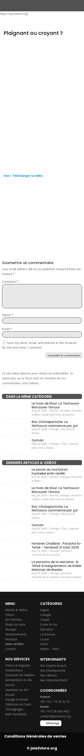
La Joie (44, 639)
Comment (10, 281)
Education (46, 629)
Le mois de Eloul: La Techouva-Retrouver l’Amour (56, 405)
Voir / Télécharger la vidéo (23, 176)
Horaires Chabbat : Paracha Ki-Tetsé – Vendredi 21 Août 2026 (56, 545)
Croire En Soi (48, 624)
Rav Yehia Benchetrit (53, 680)
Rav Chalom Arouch (53, 666)
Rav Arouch (68, 429)
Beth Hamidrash (16, 714)
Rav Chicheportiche (52, 670)
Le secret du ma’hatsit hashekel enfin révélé (50, 471)
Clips (64, 443)
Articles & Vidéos (16, 610)
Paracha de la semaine (46, 555)
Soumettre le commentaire (64, 355)
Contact (10, 649)
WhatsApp (52, 723)
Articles (54, 410)
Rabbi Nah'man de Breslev (58, 414)
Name (7, 315)
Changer (65, 410)
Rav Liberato (48, 675)
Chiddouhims (13, 670)
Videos (36, 433)
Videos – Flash (49, 649)
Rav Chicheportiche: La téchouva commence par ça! (55, 424)
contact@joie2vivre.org (55, 716)
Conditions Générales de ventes (35, 736)
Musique (11, 629)
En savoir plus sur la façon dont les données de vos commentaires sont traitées (37, 378)
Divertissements (16, 634)
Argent (44, 610)
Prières (9, 615)
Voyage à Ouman (16, 699)
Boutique (11, 639)
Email (7, 329)
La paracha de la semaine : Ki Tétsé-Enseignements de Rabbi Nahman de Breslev (56, 566)
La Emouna (47, 634)
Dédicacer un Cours (18, 704)
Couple (44, 619)
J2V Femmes (13, 619)
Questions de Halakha (19, 675)
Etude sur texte (15, 624)
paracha (66, 551)
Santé (44, 644)
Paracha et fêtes (71, 577)
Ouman (38, 440)
